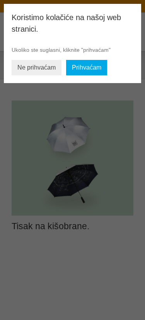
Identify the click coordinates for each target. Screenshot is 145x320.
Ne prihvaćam (36, 67)
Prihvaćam (86, 67)
